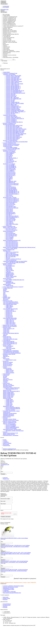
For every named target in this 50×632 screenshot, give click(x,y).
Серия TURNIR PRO (10, 218)
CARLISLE (8, 271)
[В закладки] (7, 544)
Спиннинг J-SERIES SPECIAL (12, 102)
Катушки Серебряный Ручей (9, 123)
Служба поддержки (5, 595)
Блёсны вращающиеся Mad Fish (13, 407)
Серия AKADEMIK (10, 164)
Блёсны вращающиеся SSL (9, 231)
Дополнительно (4, 601)
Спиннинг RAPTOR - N (11, 95)
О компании (6, 442)
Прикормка (5, 380)
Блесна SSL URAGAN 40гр (12, 246)
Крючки (5, 377)
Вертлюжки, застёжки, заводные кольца (15, 430)
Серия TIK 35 (9, 214)
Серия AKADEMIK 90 (11, 166)
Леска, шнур (6, 378)
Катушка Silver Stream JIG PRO (13, 126)
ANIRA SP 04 (9, 307)
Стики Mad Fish (6, 340)
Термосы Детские (10, 370)
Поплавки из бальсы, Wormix (9, 419)
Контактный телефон (5, 498)
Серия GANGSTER (10, 203)
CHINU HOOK (9, 269)
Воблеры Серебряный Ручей (9, 149)
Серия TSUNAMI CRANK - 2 (12, 217)
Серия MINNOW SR (10, 182)
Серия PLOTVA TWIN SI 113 (12, 199)
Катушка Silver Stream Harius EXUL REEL (15, 131)
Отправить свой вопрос (5, 516)
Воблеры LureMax (7, 398)
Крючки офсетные (7, 278)
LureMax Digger (9, 399)
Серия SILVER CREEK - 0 (12, 158)
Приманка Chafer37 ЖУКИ (9, 354)
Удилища (5, 381)
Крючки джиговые (7, 281)
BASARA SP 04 (9, 315)
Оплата (4, 439)
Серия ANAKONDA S (11, 169)
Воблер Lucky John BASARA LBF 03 (11, 391)
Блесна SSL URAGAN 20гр (12, 243)
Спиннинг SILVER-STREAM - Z (13, 86)
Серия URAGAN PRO (11, 219)
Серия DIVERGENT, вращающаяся (11, 351)
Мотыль (5, 294)
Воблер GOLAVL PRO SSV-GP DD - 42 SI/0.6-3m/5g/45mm (14, 570)
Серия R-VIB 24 (9, 210)
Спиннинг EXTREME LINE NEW (13, 106)
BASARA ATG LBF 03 (11, 311)
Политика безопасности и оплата (10, 587)
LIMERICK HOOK (10, 274)
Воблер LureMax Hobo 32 (8, 393)
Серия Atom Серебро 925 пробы (10, 339)
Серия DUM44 (9, 154)
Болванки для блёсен (10, 409)
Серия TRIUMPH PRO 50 (11, 190)
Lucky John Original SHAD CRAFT (11, 303)
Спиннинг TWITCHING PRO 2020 (13, 79)
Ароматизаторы (6, 412)
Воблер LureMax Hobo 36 (8, 394)
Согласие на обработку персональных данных (13, 585)
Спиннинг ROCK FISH (11, 96)
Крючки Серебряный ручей (9, 263)
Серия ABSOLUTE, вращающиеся (10, 350)
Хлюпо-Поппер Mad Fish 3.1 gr (10, 342)
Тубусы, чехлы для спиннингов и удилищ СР (13, 286)
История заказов (6, 605)
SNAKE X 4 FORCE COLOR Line (13, 258)
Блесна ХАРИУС (9, 238)
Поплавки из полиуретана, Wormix (11, 420)
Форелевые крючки (7, 386)
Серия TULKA (9, 195)
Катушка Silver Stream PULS (12, 139)
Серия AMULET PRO (10, 168)
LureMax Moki (9, 402)
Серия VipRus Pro (10, 222)
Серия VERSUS (9, 221)
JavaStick (5, 289)
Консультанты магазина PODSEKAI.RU (12, 592)
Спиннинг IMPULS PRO (11, 104)
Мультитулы (6, 361)
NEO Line (8, 257)
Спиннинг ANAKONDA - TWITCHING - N (15, 111)
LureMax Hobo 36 (9, 401)
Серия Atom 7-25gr (7, 337)
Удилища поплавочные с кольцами (11, 145)
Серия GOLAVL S (10, 205)
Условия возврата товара (8, 589)
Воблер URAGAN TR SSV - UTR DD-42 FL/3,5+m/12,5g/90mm (15, 546)
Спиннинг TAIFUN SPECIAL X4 (13, 117)
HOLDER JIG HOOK (10, 283)
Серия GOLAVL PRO (10, 204)
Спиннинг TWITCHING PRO (12, 80)
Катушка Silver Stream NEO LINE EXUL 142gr (16, 129)
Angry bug (5, 334)
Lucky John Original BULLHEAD (10, 301)
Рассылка (5, 607)
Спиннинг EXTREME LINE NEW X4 (14, 122)
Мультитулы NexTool (7, 364)
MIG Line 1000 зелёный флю (12, 254)
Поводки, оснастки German (9, 423)
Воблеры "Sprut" (6, 297)
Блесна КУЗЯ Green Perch (11, 234)
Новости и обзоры (7, 443)
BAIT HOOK (9, 267)
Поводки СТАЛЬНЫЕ (11, 426)
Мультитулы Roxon (7, 365)
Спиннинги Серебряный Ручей (10, 73)
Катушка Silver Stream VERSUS (13, 138)
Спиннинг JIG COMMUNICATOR (13, 98)
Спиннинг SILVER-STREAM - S (13, 88)
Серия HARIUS (9, 177)
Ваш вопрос (3, 503)
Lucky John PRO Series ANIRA (10, 304)
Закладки (5, 606)
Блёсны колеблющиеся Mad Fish (13, 408)
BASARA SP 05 (9, 316)
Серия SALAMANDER (11, 188)
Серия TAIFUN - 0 (10, 160)
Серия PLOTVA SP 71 (10, 175)
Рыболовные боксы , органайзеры (10, 435)
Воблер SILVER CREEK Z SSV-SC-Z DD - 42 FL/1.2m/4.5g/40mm (15, 553)
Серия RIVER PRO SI (10, 213)
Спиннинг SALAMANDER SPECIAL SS (15, 90)
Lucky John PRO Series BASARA (10, 308)
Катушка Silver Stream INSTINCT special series (16, 133)
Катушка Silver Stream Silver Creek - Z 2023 (15, 130)
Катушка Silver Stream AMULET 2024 (14, 125)
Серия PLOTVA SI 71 (10, 171)
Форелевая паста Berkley (8, 385)
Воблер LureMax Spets (8, 397)
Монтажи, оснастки (7, 384)
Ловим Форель (6, 383)
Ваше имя (3, 496)
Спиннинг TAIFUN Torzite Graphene (14, 81)
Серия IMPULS (9, 178)
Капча (2, 510)
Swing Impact (6, 291)
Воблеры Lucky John (7, 300)
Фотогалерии (6, 444)
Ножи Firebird (6, 358)
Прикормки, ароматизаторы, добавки (11, 410)
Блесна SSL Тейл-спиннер (11, 229)
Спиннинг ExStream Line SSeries (13, 109)
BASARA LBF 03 (10, 310)
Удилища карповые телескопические (11, 144)
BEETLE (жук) (6, 298)
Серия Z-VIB (9, 225)
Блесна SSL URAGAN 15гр (12, 242)
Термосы (5, 366)
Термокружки (9, 369)
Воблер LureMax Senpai (8, 395)
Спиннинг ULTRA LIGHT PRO (13, 76)
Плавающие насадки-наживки (10, 413)
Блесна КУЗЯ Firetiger (10, 233)
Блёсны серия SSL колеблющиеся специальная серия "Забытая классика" (19, 247)
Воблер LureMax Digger (8, 392)
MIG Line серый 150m (10, 256)
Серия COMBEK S (10, 153)
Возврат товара (6, 598)
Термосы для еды (9, 371)
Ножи (4, 357)
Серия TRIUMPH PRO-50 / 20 (12, 191)
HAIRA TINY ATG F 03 (11, 319)
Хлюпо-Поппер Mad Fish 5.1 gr (10, 343)
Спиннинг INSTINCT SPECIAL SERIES (15, 103)
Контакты (5, 599)
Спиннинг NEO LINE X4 (11, 116)
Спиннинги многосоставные (9, 115)
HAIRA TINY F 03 (10, 320)
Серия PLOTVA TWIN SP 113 (12, 200)
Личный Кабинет (7, 603)
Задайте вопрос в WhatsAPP (9, 591)
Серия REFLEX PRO (10, 212)
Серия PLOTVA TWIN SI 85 (12, 207)
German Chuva (6, 329)
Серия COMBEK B (10, 170)
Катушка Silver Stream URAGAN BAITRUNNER (16, 141)
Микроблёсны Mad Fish (8, 406)
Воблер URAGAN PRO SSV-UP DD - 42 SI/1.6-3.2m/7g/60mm (14, 538)
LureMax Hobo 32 (9, 400)
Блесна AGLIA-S (9, 232)
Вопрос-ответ (6, 478)
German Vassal (6, 332)
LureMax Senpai (9, 404)
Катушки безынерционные (9, 124)
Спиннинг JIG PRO (10, 101)
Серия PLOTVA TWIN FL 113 (12, 198)
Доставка (5, 440)
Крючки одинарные (7, 264)
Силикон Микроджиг (8, 287)
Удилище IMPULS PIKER (11, 147)
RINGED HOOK (9, 275)
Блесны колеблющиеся (8, 345)
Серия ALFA (8, 347)
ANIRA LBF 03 (9, 305)
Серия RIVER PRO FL (11, 187)
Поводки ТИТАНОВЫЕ (11, 428)
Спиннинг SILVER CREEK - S (13, 112)
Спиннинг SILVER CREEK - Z (13, 89)
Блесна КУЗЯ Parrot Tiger (11, 235)
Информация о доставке (8, 588)
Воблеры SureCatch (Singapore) (10, 326)
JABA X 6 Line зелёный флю (12, 252)
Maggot (4, 290)
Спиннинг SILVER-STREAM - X (13, 87)
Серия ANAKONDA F (11, 152)
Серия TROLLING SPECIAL (12, 216)
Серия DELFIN (9, 176)
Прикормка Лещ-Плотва (8, 414)
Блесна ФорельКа (10, 236)
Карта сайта (5, 597)
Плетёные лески (6, 250)
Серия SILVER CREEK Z (11, 189)
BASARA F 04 (9, 312)
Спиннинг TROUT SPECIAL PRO (13, 75)
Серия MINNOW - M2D (11, 181)
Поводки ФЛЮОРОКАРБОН (12, 427)
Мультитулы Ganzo (7, 363)
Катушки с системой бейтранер (10, 140)
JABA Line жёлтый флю (11, 260)
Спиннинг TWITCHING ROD (12, 77)
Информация (3, 583)
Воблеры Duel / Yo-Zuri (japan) (9, 325)
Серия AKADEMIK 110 (11, 167)
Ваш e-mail (3, 501)
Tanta (4, 292)
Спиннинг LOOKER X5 (11, 119)
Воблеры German (7, 327)
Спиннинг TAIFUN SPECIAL (12, 82)
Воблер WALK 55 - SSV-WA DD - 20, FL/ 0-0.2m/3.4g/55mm (14, 562)
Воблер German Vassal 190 (9, 434)
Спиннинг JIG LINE (10, 99)
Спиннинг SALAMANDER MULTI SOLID (15, 93)
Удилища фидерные (7, 146)
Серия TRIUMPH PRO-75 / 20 (12, 192)
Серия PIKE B (9, 156)
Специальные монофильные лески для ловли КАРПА (15, 261)
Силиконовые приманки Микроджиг (11, 387)
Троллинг (5, 431)
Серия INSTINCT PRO (11, 206)
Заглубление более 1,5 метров (9, 197)
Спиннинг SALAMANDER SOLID (13, 91)
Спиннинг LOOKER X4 (11, 120)
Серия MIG (8, 180)
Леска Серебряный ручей (8, 249)
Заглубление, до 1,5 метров (9, 163)
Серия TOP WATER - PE (11, 161)
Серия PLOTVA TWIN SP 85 (12, 184)
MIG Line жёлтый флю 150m (12, 255)
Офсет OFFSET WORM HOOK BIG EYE (15, 279)
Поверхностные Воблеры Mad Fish (11, 333)
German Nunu (6, 330)
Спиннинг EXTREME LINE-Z (12, 108)
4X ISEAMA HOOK (10, 265)
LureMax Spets (9, 405)
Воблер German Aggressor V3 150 (10, 433)
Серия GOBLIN (9, 155)
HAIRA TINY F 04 (10, 321)
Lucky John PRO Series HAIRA (10, 318)
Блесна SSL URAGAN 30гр (12, 245)
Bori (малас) (5, 299)
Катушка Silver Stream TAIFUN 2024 (14, 127)
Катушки (5, 376)
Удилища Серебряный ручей (9, 142)
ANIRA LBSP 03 (9, 306)
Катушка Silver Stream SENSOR (13, 135)
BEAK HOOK (9, 268)
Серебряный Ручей (5, 464)
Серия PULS (8, 185)
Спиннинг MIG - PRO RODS (12, 97)
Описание (5, 477)
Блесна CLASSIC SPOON (11, 248)
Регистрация (6, 7)
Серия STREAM (9, 159)
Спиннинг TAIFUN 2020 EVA (12, 84)
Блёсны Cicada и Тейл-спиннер (10, 227)
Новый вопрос (4, 494)
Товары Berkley (6, 72)
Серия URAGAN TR (10, 220)
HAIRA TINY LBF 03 (10, 322)
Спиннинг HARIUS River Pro (12, 105)
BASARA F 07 (9, 314)
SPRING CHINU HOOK (11, 276)
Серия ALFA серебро (10, 348)
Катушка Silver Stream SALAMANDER (14, 134)
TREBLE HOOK (9, 285)
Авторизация (6, 6)
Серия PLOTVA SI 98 (10, 174)
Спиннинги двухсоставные (9, 74)
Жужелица (5, 355)
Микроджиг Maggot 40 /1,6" (12, 388)
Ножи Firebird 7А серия (11, 359)
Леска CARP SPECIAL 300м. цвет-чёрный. (15, 262)
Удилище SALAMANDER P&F (13, 148)
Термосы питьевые (10, 372)
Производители (6, 445)
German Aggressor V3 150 (8, 328)
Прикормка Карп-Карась (8, 415)
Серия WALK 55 (9, 162)
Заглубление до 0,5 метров (9, 151)
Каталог (2, 10)
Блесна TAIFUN (9, 239)
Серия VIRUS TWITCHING (12, 224)
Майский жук (6, 356)
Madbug (5, 335)
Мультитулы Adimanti (8, 362)
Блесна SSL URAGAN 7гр (11, 241)
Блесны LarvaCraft (7, 349)
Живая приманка (7, 416)
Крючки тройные (7, 284)
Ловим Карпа (6, 374)
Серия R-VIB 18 (9, 209)
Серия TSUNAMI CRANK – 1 (12, 193)
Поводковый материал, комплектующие (12, 429)
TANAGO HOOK (10, 277)
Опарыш (5, 296)
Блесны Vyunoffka (7, 344)
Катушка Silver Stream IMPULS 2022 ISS (15, 132)
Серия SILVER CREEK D (11, 202)
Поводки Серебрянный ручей (9, 422)
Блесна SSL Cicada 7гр (11, 228)
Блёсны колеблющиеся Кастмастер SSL (12, 240)
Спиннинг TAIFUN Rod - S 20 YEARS (14, 83)
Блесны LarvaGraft (7, 390)
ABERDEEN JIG (9, 282)
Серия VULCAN (9, 196)
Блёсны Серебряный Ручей (9, 226)
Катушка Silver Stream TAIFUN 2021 (14, 137)
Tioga (4, 293)
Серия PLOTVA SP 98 (10, 173)
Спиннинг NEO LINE (11, 94)
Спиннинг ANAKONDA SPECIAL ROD (15, 110)
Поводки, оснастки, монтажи (9, 421)
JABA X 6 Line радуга (10, 253)
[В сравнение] (8, 544)
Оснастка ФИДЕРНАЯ (11, 424)
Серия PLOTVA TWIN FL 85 (12, 183)
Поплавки (5, 417)
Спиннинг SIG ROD (10, 113)
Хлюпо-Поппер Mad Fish (8, 341)
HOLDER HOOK (9, 272)
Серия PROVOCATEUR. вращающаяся (12, 352)
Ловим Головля (6, 373)
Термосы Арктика (7, 368)
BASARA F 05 (9, 313)
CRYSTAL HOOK (10, 270)
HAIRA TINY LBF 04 (10, 323)
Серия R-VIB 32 (9, 211)
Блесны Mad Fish (7, 336)
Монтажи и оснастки (7, 379)
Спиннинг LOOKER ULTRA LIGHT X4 (15, 118)
